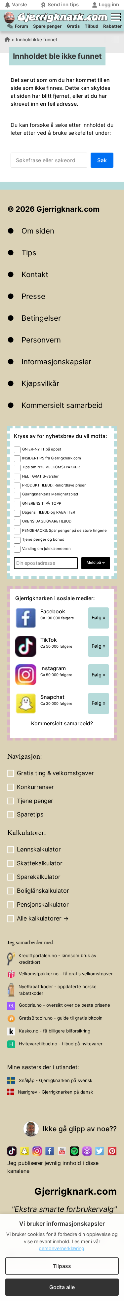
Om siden (37, 230)
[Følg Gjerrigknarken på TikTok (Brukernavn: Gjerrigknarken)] (12, 1151)
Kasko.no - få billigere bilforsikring (54, 1030)
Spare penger (47, 26)
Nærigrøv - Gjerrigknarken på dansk (55, 1092)
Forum (21, 26)
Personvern (41, 339)
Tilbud (91, 26)
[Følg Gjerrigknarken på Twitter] (99, 1151)
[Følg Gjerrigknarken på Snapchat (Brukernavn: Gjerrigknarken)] (24, 1151)
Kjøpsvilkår (40, 383)
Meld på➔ (96, 562)
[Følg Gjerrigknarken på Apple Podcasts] (87, 1151)
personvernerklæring (61, 1248)
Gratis (73, 26)
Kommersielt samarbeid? (62, 723)
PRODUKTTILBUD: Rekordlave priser (54, 485)
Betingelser (41, 317)
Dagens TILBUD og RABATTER (48, 512)
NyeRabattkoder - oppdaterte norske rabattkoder (58, 990)
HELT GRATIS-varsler (40, 476)
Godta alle (62, 1287)
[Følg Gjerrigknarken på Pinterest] (112, 1151)
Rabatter (112, 26)
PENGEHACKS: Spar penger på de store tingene (64, 530)
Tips (28, 252)
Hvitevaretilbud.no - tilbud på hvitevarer (61, 1043)
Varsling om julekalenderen (46, 548)
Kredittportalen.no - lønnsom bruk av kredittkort (57, 959)
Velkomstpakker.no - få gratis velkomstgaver (66, 973)
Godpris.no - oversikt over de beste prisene (64, 1005)
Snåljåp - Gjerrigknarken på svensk (55, 1080)
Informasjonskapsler (56, 361)
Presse (33, 296)
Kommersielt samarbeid (62, 405)
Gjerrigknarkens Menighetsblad (50, 494)
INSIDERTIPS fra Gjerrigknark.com (51, 458)
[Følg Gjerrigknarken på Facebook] (49, 1151)
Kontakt (34, 274)
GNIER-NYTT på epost (41, 449)
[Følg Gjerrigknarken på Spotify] (74, 1151)
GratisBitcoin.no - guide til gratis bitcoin (61, 1018)
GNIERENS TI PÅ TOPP (41, 503)
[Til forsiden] (9, 18)
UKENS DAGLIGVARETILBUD (46, 521)
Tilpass (62, 1266)
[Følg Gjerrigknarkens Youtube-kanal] (62, 1151)
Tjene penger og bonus (43, 539)
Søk (102, 160)
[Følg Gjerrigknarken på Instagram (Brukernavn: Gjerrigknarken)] (37, 1151)
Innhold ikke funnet (36, 39)
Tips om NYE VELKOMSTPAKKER (51, 467)
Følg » (98, 618)
